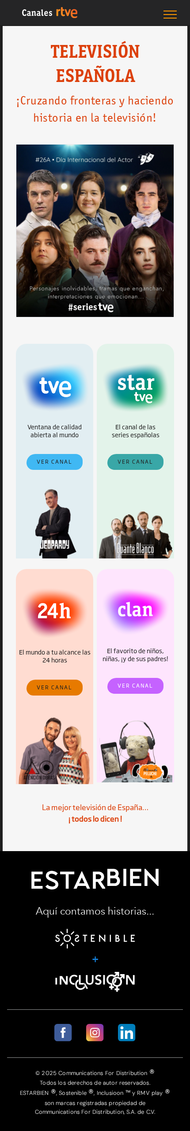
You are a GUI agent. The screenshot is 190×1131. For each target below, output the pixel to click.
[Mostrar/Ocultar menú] (170, 15)
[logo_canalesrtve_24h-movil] (54, 590)
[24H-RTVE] (54, 714)
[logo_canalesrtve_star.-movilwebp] (135, 365)
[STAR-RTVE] (135, 488)
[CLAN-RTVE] (135, 712)
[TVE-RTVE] (54, 488)
